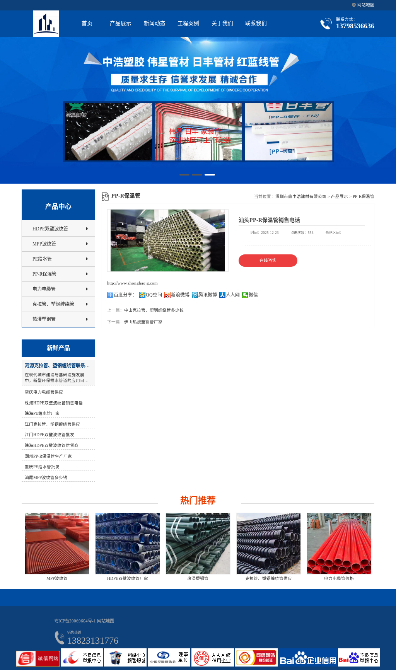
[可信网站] (257, 665)
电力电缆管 (44, 289)
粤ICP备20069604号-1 (75, 621)
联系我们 (256, 23)
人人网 (233, 295)
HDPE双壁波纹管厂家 (90, 578)
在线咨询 (268, 260)
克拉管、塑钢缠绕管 (53, 304)
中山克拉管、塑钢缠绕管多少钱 (154, 310)
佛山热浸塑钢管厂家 (143, 322)
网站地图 (365, 5)
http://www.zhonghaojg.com (132, 283)
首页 (87, 23)
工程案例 (188, 23)
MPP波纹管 (44, 244)
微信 (253, 295)
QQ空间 (154, 295)
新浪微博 (180, 295)
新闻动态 (155, 23)
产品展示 (120, 23)
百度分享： (125, 295)
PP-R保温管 (363, 196)
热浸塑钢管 (44, 319)
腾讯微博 (207, 295)
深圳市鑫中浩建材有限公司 (300, 196)
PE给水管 (42, 259)
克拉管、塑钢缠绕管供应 (231, 578)
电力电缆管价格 (302, 578)
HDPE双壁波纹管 (50, 229)
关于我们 (222, 23)
